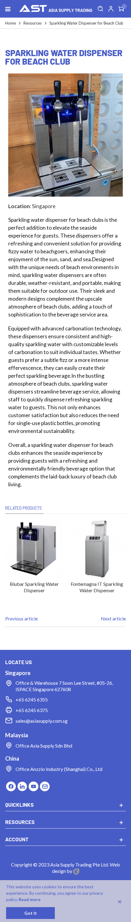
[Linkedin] (22, 785)
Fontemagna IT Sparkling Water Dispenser (97, 587)
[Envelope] (44, 785)
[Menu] (10, 9)
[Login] (111, 9)
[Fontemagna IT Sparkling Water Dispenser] (97, 549)
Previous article (21, 618)
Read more (30, 899)
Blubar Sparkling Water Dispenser (34, 587)
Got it (30, 913)
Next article (113, 618)
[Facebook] (11, 785)
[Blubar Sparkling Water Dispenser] (34, 549)
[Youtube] (33, 785)
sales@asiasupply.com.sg (42, 721)
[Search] (100, 9)
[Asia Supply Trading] (55, 9)
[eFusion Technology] (76, 871)
